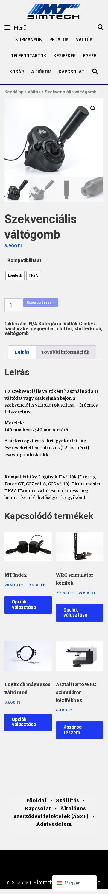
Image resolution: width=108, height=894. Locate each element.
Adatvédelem (54, 824)
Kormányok (28, 39)
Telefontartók (28, 55)
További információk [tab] (65, 352)
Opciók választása (24, 605)
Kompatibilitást (24, 260)
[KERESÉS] (101, 28)
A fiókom (41, 71)
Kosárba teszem (40, 302)
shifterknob (87, 328)
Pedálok (59, 39)
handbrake (16, 328)
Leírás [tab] (22, 352)
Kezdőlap (14, 92)
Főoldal (36, 800)
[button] (93, 108)
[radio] (15, 275)
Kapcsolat (71, 71)
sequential (42, 328)
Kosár (16, 71)
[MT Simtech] (54, 10)
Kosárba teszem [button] (72, 730)
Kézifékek (65, 55)
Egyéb (90, 55)
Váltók (84, 39)
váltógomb (16, 333)
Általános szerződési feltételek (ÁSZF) (51, 812)
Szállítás (67, 800)
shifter (64, 328)
